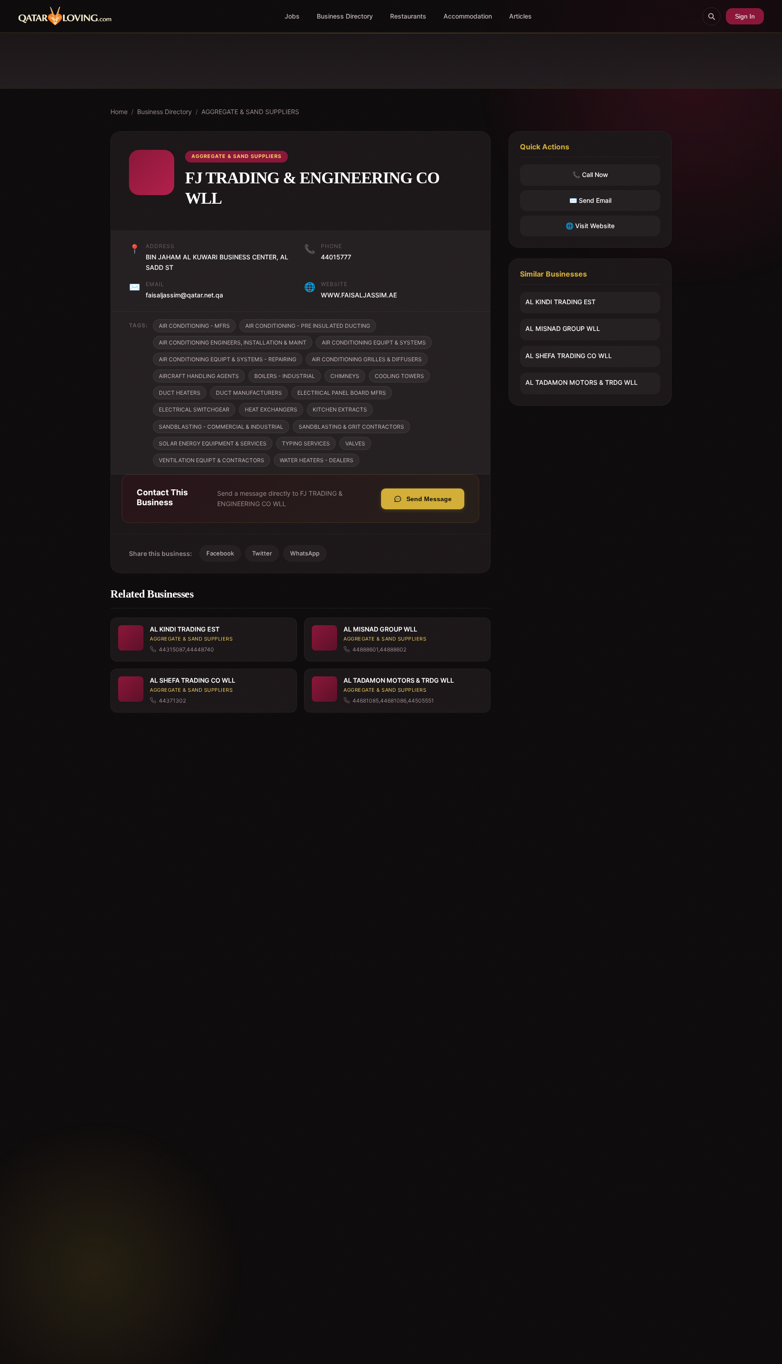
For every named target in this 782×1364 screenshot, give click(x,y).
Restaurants (408, 16)
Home (119, 111)
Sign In (745, 16)
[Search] (711, 16)
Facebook (220, 553)
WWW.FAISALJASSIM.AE (359, 295)
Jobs (292, 16)
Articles (520, 16)
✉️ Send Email (590, 200)
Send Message (429, 499)
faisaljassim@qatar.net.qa (184, 295)
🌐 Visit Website (590, 226)
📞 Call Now (590, 175)
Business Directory (345, 16)
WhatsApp (304, 553)
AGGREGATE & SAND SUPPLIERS (250, 111)
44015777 (336, 257)
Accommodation (467, 16)
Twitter (262, 553)
